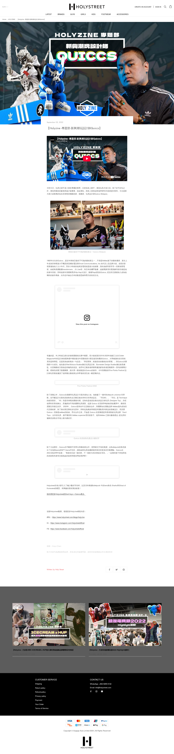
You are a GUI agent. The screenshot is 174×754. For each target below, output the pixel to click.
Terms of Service (41, 708)
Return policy (40, 688)
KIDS (93, 14)
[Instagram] (96, 691)
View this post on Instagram (87, 324)
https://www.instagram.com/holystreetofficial (67, 523)
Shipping (38, 683)
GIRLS (83, 14)
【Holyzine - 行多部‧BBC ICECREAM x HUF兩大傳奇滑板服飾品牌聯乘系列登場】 (43, 650)
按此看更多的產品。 (66, 494)
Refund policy (40, 692)
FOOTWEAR (106, 14)
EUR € (4, 7)
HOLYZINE (11, 19)
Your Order (39, 704)
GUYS (72, 14)
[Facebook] (91, 691)
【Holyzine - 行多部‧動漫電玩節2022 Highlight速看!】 (109, 650)
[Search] (165, 7)
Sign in (158, 7)
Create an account (143, 7)
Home (4, 19)
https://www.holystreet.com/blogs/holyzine (68, 517)
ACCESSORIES (122, 14)
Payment (38, 700)
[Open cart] (170, 7)
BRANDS (61, 14)
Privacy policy (40, 696)
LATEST (49, 14)
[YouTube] (102, 691)
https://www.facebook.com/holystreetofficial (67, 528)
